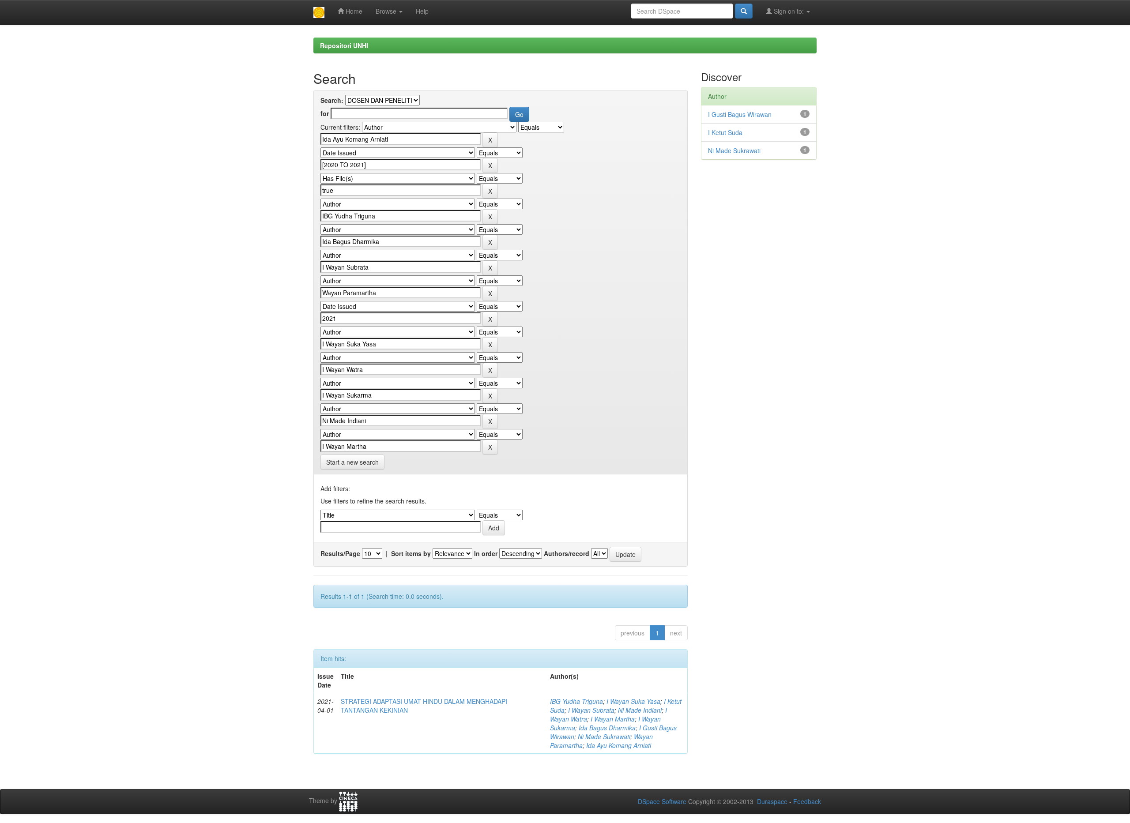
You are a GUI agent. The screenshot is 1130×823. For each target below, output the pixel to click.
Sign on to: (789, 11)
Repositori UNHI (344, 45)
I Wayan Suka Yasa (633, 701)
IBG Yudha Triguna (576, 701)
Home (353, 11)
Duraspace (772, 801)
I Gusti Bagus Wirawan (740, 114)
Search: (331, 100)
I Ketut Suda (725, 132)
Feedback (807, 801)
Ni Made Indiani (640, 710)
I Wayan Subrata (591, 710)
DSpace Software (662, 801)
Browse (387, 11)
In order (485, 553)
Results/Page (340, 553)
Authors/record (566, 553)
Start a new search (352, 462)
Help (422, 11)
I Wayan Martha (613, 718)
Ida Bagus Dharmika (607, 727)
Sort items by (411, 553)
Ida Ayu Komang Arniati (618, 745)
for (324, 113)
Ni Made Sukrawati (604, 736)
